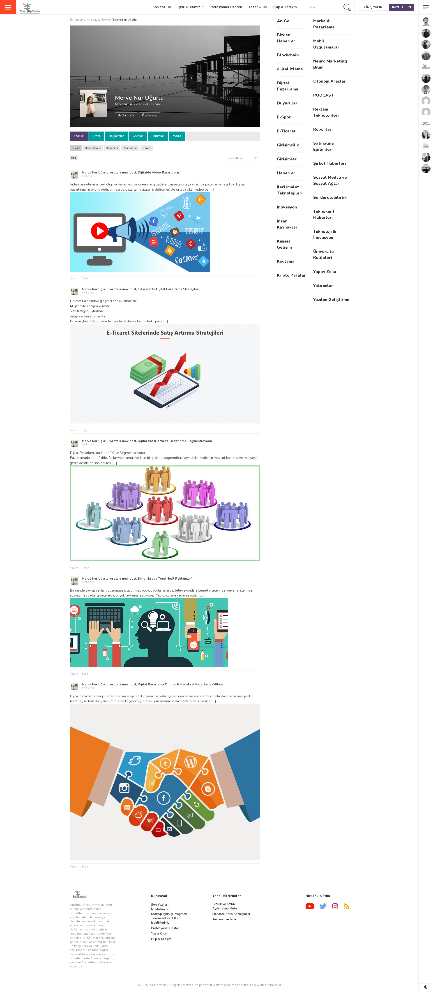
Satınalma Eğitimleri (323, 146)
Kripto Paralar (291, 275)
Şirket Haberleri (329, 163)
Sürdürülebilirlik (330, 197)
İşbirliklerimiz (189, 7)
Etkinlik (79, 136)
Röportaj (322, 129)
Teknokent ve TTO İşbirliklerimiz (164, 920)
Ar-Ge (283, 21)
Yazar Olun (258, 7)
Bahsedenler (93, 148)
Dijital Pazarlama (287, 86)
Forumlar (158, 136)
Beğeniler (112, 148)
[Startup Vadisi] (24, 8)
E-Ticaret (286, 131)
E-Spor (284, 117)
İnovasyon (287, 207)
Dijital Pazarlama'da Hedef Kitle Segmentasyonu (175, 441)
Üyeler (106, 20)
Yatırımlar (323, 285)
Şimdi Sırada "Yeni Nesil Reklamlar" (165, 578)
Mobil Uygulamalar (326, 44)
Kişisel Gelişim (284, 244)
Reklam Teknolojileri (326, 112)
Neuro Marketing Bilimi (330, 64)
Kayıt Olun (401, 7)
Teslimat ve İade (224, 919)
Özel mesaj (149, 115)
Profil (96, 136)
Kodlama (286, 261)
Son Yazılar (161, 7)
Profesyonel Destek (226, 7)
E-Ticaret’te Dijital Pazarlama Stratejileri (168, 289)
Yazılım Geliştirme (331, 299)
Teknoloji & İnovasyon (324, 234)
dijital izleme (290, 69)
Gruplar (138, 136)
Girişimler (287, 159)
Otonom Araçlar (329, 81)
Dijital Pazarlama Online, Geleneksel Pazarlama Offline (180, 684)
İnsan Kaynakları (288, 224)
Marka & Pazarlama (324, 24)
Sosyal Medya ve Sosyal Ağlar (330, 180)
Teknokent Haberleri (323, 214)
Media (177, 136)
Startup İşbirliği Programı (169, 914)
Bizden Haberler (286, 38)
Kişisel (76, 148)
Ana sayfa (93, 20)
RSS (74, 158)
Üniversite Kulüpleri (323, 254)
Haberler (286, 173)
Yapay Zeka (324, 271)
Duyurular (287, 103)
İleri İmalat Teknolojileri (289, 190)
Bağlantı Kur (126, 115)
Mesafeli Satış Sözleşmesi (231, 914)
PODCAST (323, 95)
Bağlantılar (116, 136)
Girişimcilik (288, 145)
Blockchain (288, 55)
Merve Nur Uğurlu (139, 98)
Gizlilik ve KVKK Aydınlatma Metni (224, 906)
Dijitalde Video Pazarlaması (159, 172)
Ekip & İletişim (285, 7)
